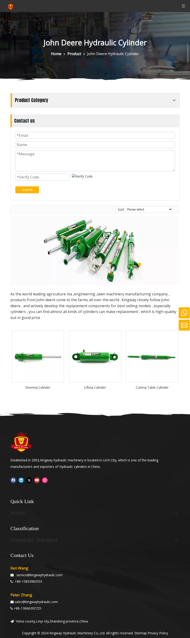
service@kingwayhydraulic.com (39, 575)
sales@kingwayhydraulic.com (36, 602)
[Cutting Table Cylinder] (152, 356)
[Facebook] (13, 480)
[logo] (21, 442)
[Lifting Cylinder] (95, 356)
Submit (27, 190)
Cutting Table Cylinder (152, 387)
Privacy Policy (158, 633)
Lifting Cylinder (95, 387)
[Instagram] (45, 480)
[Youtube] (37, 480)
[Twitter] (29, 480)
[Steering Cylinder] (38, 356)
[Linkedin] (21, 480)
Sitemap (140, 633)
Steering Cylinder (37, 387)
